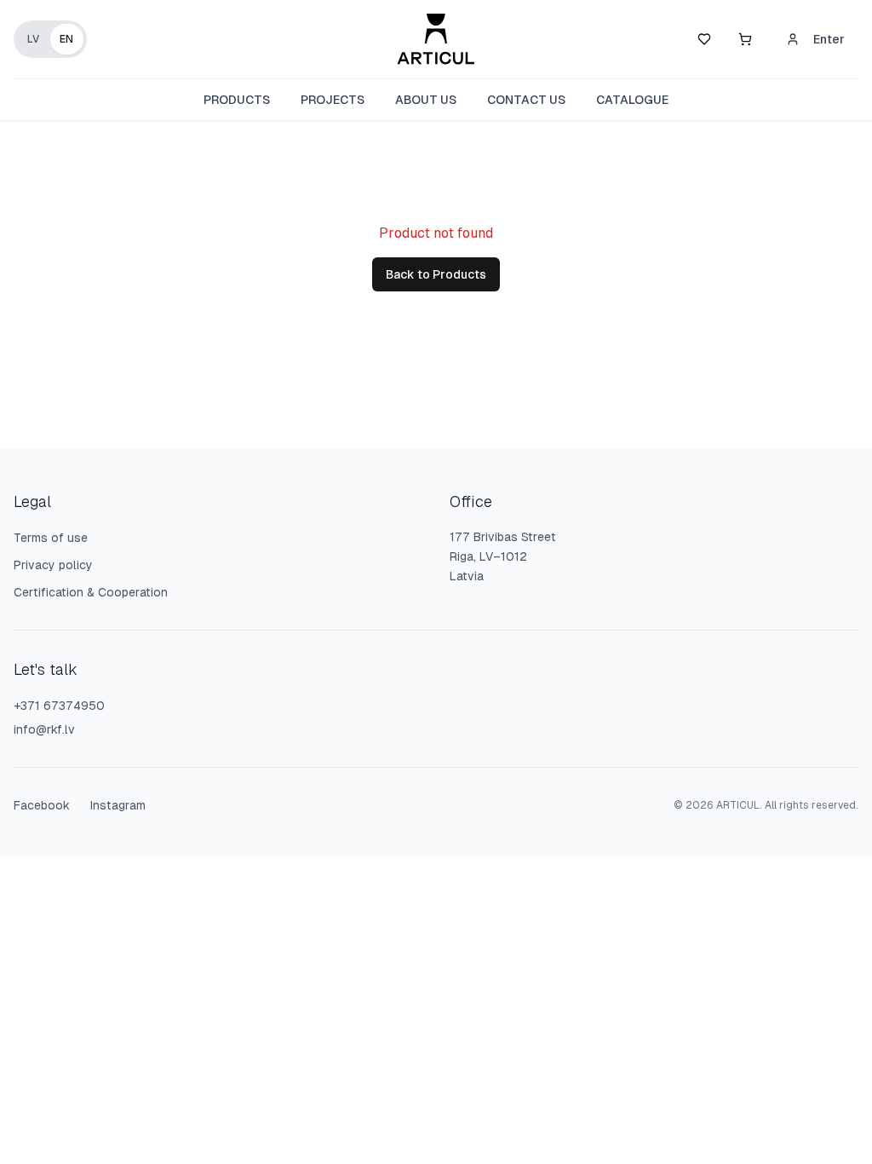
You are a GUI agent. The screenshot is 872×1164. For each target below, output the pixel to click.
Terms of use (51, 538)
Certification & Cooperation (91, 592)
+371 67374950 (59, 705)
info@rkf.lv (44, 729)
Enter (829, 39)
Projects (332, 100)
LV (33, 39)
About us (425, 100)
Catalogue (632, 100)
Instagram (118, 805)
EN (66, 39)
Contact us (526, 100)
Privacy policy (53, 565)
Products (237, 100)
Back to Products (436, 274)
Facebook (42, 805)
